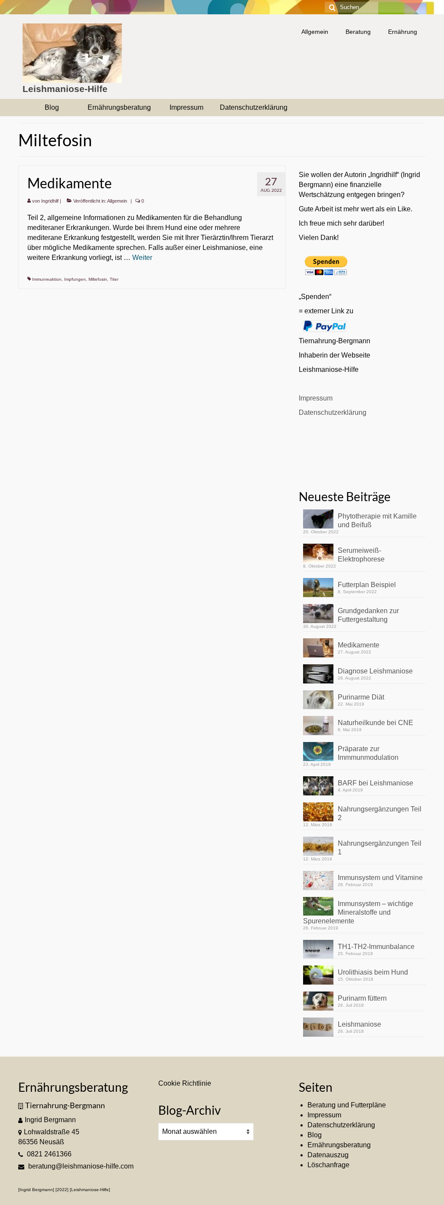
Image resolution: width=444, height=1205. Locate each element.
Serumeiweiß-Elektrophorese (361, 555)
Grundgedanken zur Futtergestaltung (368, 615)
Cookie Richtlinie (184, 1083)
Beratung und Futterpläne (346, 1105)
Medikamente (358, 645)
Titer (114, 279)
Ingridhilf (50, 201)
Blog (314, 1135)
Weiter (142, 257)
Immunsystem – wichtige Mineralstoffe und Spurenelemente (358, 912)
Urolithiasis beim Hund (373, 972)
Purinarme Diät (361, 697)
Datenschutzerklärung (332, 412)
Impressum (316, 398)
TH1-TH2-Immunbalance (376, 946)
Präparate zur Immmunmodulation (368, 753)
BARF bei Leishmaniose (375, 783)
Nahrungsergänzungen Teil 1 (379, 848)
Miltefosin (97, 279)
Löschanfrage (328, 1165)
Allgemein (117, 201)
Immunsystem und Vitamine (380, 877)
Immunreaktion (47, 279)
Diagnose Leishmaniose (375, 671)
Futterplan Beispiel (367, 584)
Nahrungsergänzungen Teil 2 (379, 813)
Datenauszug (328, 1155)
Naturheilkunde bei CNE (375, 722)
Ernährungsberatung (339, 1145)
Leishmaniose (359, 1024)
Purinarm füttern (362, 998)
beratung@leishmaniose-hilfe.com (80, 1166)
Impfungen (75, 279)
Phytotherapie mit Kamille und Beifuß (377, 520)
